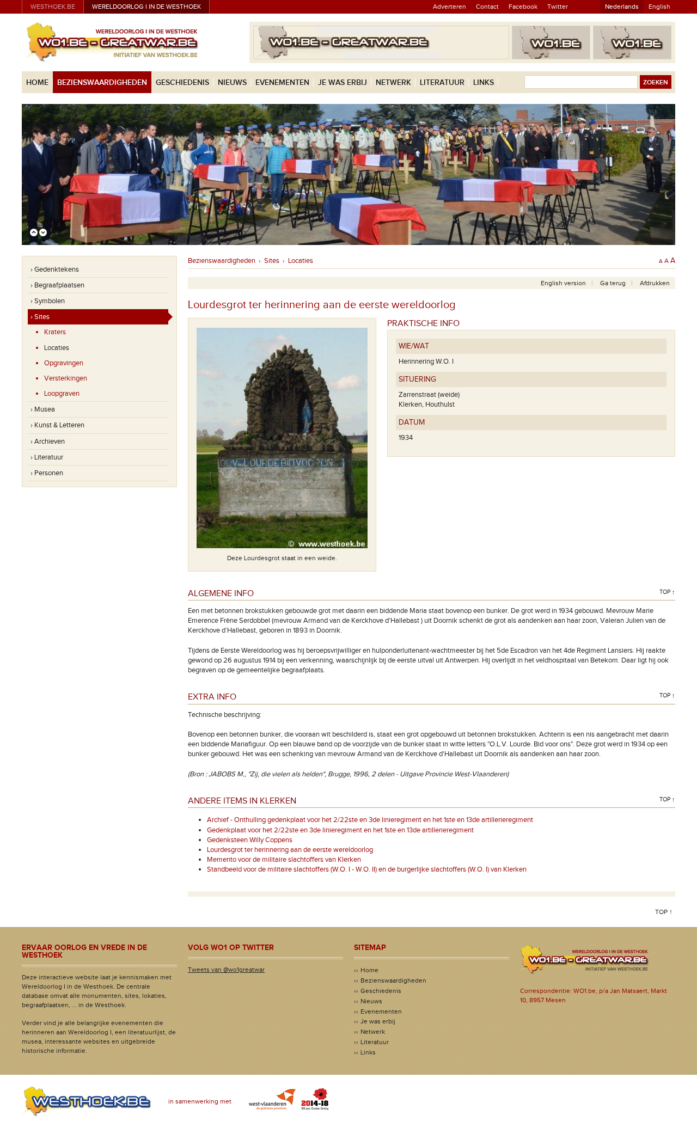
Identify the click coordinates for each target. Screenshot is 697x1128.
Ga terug (613, 283)
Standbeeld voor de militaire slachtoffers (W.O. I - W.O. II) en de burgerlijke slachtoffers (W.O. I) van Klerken (367, 869)
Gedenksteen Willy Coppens (249, 840)
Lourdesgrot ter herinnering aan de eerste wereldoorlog (290, 849)
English (659, 6)
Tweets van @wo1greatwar (226, 969)
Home (37, 82)
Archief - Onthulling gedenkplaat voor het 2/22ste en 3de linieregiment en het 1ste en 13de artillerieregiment (370, 820)
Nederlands (622, 6)
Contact (487, 6)
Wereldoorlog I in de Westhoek (146, 6)
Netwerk (393, 82)
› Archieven (47, 441)
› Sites (40, 316)
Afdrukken (655, 283)
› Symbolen (47, 301)
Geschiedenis (182, 82)
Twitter (557, 6)
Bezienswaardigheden (102, 82)
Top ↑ (667, 592)
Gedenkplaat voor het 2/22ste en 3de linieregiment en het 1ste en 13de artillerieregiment (340, 830)
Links (483, 82)
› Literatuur (46, 457)
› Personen (46, 473)
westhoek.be (52, 6)
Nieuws (232, 82)
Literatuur (442, 82)
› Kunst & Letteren (57, 425)
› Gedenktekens (54, 269)
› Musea (42, 409)
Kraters (55, 332)
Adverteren (449, 6)
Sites (271, 260)
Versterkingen (65, 378)
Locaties (56, 348)
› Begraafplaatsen (57, 285)
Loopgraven (62, 393)
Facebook (523, 6)
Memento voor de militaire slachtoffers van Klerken (284, 859)
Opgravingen (63, 363)
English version (563, 283)
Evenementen (282, 82)
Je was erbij (342, 82)
